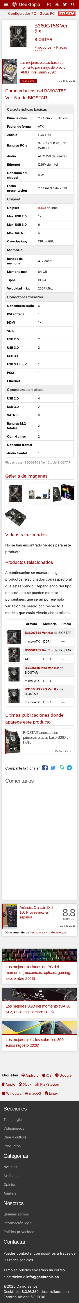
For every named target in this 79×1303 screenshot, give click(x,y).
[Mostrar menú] (6, 4)
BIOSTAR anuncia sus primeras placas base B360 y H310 (45, 737)
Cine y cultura (15, 1137)
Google (65, 1075)
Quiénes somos (16, 1214)
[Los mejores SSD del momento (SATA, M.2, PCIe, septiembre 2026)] (39, 993)
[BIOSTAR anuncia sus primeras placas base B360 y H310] (12, 741)
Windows (13, 1093)
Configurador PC (22, 13)
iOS (49, 1075)
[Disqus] (39, 844)
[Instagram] (50, 4)
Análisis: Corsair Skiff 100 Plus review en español (36, 912)
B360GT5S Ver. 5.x (51, 28)
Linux (53, 1093)
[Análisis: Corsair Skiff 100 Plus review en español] (9, 916)
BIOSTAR (43, 39)
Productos (43, 47)
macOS (35, 1093)
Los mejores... (28, 80)
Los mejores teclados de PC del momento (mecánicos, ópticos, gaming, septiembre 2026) (38, 973)
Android (32, 1075)
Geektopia (29, 4)
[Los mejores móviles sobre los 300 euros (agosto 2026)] (39, 1027)
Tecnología (13, 1119)
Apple (10, 1084)
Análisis (10, 1193)
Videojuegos (14, 1128)
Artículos (11, 1175)
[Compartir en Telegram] (70, 767)
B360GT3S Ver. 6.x (39, 632)
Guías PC (47, 13)
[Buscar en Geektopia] (73, 4)
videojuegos (57, 932)
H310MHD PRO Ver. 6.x (42, 689)
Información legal (18, 1223)
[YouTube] (57, 4)
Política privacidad (19, 1232)
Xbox (27, 1084)
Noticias (10, 1167)
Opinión (10, 1184)
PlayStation (49, 1084)
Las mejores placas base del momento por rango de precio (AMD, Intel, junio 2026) (42, 67)
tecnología (37, 932)
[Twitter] (65, 4)
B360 (42, 208)
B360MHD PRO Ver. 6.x (42, 668)
